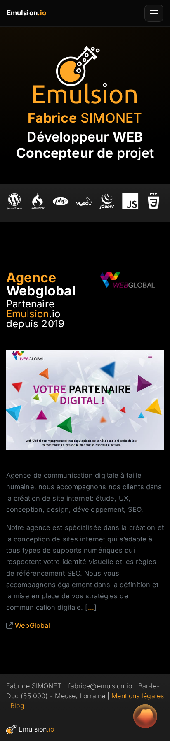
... (91, 607)
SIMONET (85, 118)
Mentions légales (137, 696)
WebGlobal (32, 625)
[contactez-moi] (145, 716)
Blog (17, 706)
